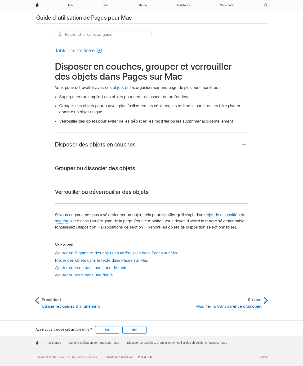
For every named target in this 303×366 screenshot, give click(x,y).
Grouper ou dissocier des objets (95, 168)
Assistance (54, 342)
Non (134, 329)
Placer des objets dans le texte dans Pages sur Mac (101, 260)
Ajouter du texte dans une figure (84, 275)
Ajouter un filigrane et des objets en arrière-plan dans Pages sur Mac (116, 253)
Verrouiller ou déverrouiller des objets (102, 191)
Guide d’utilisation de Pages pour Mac (84, 17)
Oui (107, 329)
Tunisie (263, 357)
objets (118, 87)
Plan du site (145, 357)
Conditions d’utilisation (119, 357)
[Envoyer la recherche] (60, 34)
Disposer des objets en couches (95, 144)
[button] (265, 5)
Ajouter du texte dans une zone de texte (91, 267)
